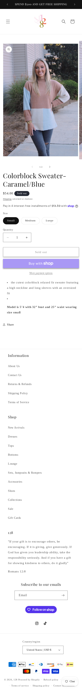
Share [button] (10, 324)
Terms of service (20, 685)
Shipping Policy (18, 393)
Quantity (8, 229)
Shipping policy (41, 685)
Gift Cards (14, 517)
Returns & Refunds (19, 384)
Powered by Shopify (29, 679)
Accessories (15, 481)
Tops (11, 445)
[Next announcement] (74, 4)
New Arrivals (16, 427)
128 (16, 679)
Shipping (7, 199)
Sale (10, 508)
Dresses (12, 436)
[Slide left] (32, 166)
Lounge (12, 463)
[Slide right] (49, 166)
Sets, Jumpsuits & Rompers (25, 472)
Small (13, 221)
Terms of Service (18, 402)
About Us (14, 366)
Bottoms (13, 454)
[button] (8, 21)
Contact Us (14, 375)
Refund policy (51, 679)
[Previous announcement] (7, 4)
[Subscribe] (63, 595)
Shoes (11, 490)
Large (52, 221)
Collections (15, 499)
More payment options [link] (41, 273)
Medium (32, 221)
